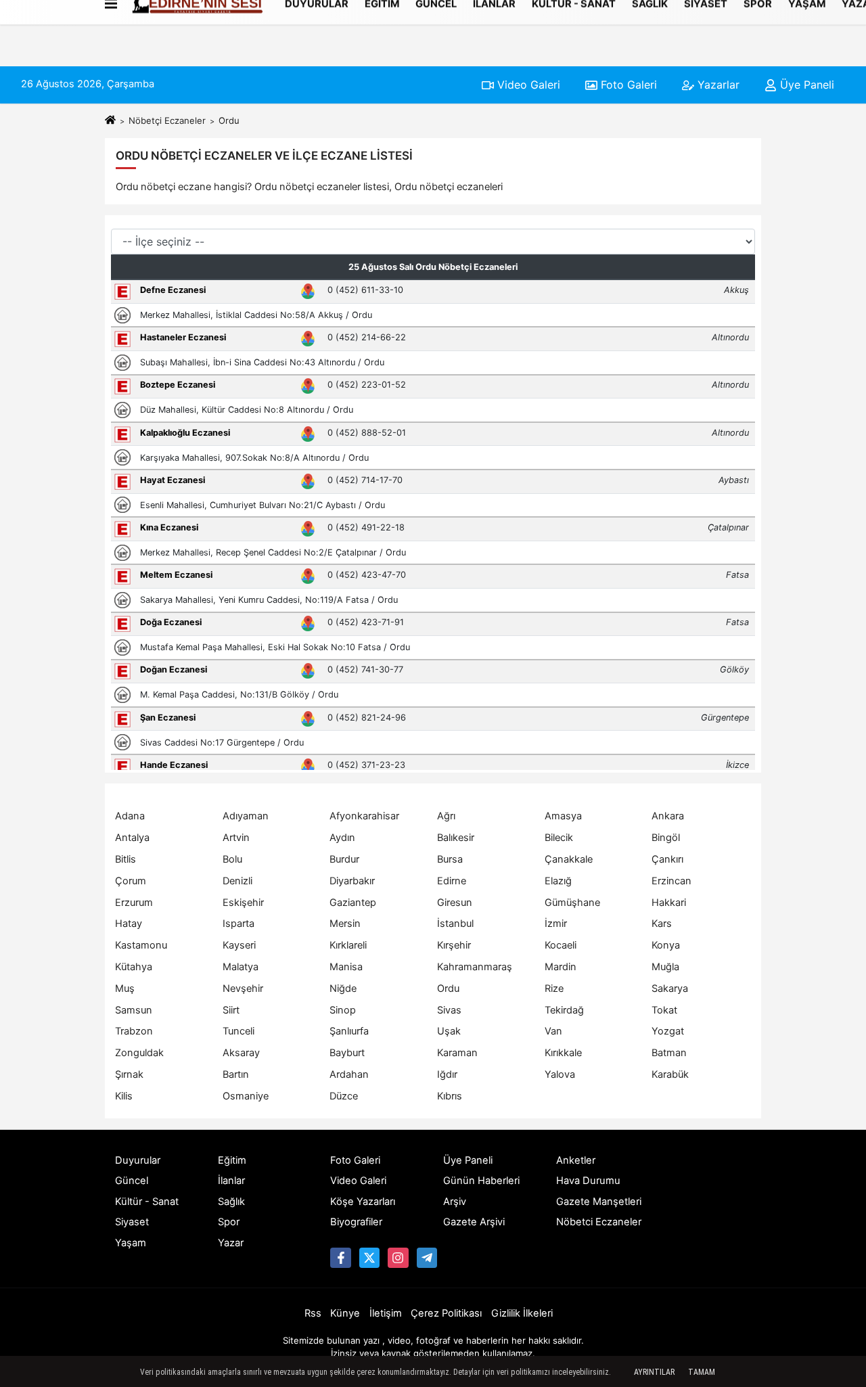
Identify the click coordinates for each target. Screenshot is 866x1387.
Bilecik (559, 838)
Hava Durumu (588, 1181)
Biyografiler (356, 1222)
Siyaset (132, 1222)
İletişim (385, 1313)
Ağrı (446, 816)
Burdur (344, 859)
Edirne (451, 881)
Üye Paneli (805, 84)
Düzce (343, 1096)
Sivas (449, 1010)
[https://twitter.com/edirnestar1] (369, 1258)
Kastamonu (141, 945)
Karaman (457, 1053)
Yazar (231, 1243)
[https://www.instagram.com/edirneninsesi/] (398, 1258)
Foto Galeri (627, 84)
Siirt (231, 1010)
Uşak (449, 1031)
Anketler (575, 1160)
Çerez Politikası (446, 1313)
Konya (666, 945)
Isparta (238, 923)
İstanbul (455, 923)
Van (553, 1031)
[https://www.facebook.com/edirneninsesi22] (340, 1258)
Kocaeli (560, 945)
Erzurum (134, 902)
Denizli (237, 881)
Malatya (240, 967)
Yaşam (130, 1243)
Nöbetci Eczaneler (598, 1222)
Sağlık (231, 1202)
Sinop (342, 1010)
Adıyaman (246, 816)
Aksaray (241, 1053)
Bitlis (125, 859)
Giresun (454, 902)
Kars (662, 923)
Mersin (345, 923)
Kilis (124, 1096)
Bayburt (347, 1053)
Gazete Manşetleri (598, 1202)
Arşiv (454, 1202)
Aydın (342, 838)
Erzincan (671, 881)
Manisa (346, 967)
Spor (229, 1222)
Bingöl (666, 838)
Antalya (132, 838)
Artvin (236, 838)
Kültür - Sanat (147, 1202)
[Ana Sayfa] (110, 120)
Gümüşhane (572, 902)
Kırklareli (348, 945)
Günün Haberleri (481, 1181)
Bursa (450, 859)
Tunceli (238, 1031)
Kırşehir (454, 945)
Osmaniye (246, 1096)
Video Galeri (527, 84)
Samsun (133, 1010)
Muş (125, 988)
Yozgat (668, 1031)
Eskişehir (243, 902)
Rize (554, 988)
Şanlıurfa (349, 1031)
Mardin (560, 967)
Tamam (701, 1372)
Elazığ (558, 881)
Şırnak (129, 1074)
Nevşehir (243, 988)
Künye (345, 1313)
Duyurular (137, 1160)
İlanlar (231, 1181)
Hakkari (669, 902)
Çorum (130, 881)
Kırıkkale (563, 1053)
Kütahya (133, 967)
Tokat (664, 1010)
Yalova (560, 1074)
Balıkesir (455, 838)
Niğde (343, 988)
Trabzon (134, 1031)
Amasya (563, 816)
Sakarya (670, 988)
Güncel (131, 1181)
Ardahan (349, 1074)
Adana (130, 816)
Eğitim (232, 1160)
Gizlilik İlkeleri (522, 1313)
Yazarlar (716, 84)
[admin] (427, 1258)
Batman (669, 1053)
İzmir (556, 923)
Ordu (448, 988)
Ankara (668, 816)
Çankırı (667, 859)
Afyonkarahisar (364, 816)
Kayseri (239, 945)
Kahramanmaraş (474, 967)
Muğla (665, 967)
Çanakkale (569, 859)
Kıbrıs (449, 1096)
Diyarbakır (352, 881)
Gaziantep (352, 902)
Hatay (128, 923)
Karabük (670, 1074)
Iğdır (447, 1074)
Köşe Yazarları (362, 1202)
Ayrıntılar (654, 1372)
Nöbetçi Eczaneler (167, 120)
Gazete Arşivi (474, 1222)
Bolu (232, 859)
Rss (312, 1313)
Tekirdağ (564, 1010)
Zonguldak (139, 1053)
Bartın (236, 1074)
